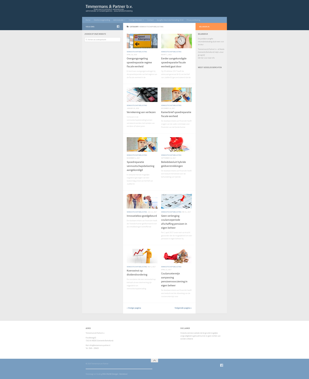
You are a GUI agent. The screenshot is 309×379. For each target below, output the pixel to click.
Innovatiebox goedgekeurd (142, 215)
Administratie (118, 20)
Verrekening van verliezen (141, 112)
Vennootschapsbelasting (137, 52)
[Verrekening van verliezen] (142, 94)
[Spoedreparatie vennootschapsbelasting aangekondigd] (142, 144)
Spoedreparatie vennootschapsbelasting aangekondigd (140, 166)
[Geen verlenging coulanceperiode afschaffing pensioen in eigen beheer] (176, 201)
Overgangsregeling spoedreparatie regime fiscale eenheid (139, 62)
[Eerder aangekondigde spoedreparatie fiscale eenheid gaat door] (176, 41)
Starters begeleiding (102, 20)
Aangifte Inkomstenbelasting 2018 (170, 20)
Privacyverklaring (193, 20)
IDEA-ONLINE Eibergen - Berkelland (114, 374)
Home (88, 20)
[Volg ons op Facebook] (118, 26)
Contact (150, 20)
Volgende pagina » (183, 307)
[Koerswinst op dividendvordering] (142, 256)
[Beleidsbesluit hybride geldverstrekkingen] (176, 144)
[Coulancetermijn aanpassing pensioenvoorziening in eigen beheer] (176, 256)
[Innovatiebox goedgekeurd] (142, 201)
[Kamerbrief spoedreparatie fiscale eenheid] (176, 94)
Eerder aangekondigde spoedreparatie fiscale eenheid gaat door (173, 62)
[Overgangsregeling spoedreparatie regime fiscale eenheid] (142, 41)
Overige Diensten (135, 20)
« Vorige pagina (134, 307)
